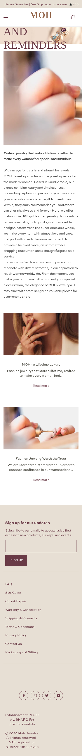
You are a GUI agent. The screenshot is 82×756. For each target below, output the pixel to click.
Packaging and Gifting (21, 652)
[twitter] (46, 695)
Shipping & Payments (21, 618)
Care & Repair (15, 601)
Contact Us (13, 644)
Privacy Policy (16, 635)
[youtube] (58, 695)
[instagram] (35, 695)
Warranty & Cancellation (23, 609)
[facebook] (23, 695)
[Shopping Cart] (74, 16)
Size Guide (13, 592)
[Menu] (6, 18)
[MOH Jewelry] (41, 15)
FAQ (8, 584)
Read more (41, 385)
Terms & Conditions (20, 626)
